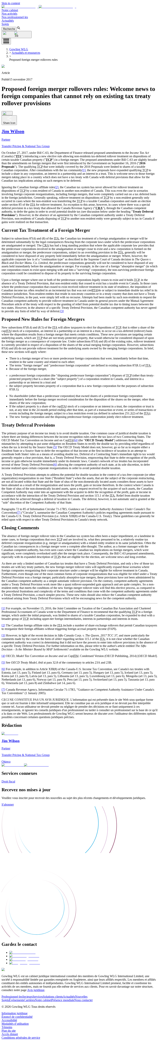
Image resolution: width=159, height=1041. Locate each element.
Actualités (8, 20)
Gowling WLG (18, 49)
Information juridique (15, 1013)
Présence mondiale (62, 1000)
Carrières (29, 1000)
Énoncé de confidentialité (17, 1016)
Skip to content (11, 3)
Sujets (5, 24)
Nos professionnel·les (15, 17)
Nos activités (9, 13)
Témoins (7, 1027)
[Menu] (6, 41)
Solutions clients (53, 996)
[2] (56, 187)
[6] (55, 464)
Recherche (9, 28)
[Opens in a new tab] (22, 952)
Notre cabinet (10, 10)
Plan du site (9, 1030)
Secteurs (27, 996)
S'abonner (8, 804)
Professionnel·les (12, 996)
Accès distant (10, 1034)
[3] (62, 311)
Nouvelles (81, 996)
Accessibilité (9, 1020)
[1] (84, 170)
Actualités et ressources (26, 52)
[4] (76, 440)
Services (38, 996)
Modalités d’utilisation (15, 1023)
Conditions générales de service (21, 1037)
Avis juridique (35, 990)
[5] (55, 447)
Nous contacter (83, 1000)
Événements (16, 1000)
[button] (39, 6)
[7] (18, 512)
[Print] (7, 113)
